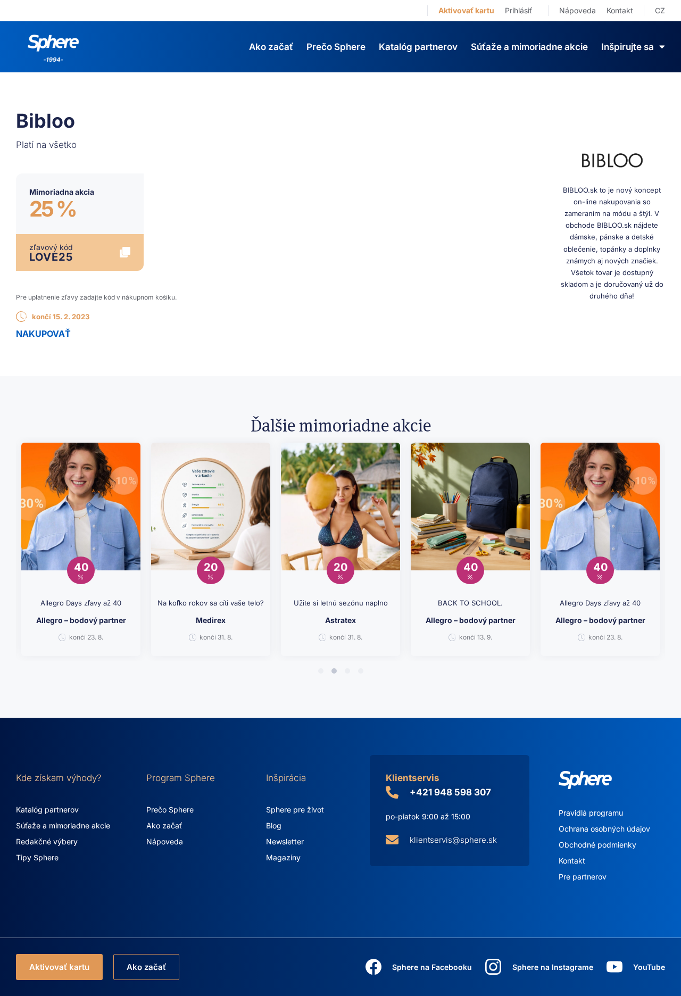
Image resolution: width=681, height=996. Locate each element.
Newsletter (285, 841)
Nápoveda (577, 10)
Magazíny (283, 857)
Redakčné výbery (47, 841)
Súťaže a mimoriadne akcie (529, 47)
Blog (273, 825)
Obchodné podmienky (597, 844)
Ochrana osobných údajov (604, 828)
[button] (320, 671)
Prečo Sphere (336, 47)
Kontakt (620, 10)
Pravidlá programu (591, 812)
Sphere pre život (295, 809)
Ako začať (271, 47)
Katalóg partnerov (418, 47)
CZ (660, 10)
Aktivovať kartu (466, 10)
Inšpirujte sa (627, 47)
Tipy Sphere (37, 857)
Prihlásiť (518, 10)
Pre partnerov (583, 876)
